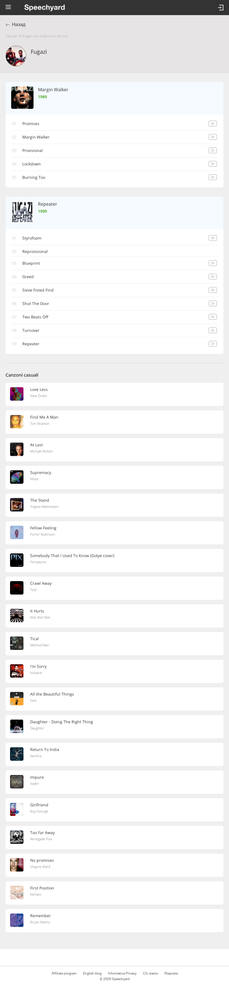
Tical (34, 638)
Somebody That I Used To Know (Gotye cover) (72, 555)
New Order (38, 395)
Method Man (39, 645)
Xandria (35, 755)
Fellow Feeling (43, 527)
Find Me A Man (44, 417)
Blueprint (31, 263)
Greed (28, 276)
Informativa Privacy (122, 973)
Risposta (171, 973)
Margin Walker (36, 137)
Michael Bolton (41, 451)
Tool (33, 589)
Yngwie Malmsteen (44, 506)
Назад (18, 24)
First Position (42, 888)
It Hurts (37, 611)
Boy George (39, 811)
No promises (42, 860)
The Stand (39, 500)
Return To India (44, 749)
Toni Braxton (39, 423)
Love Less (39, 389)
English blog (92, 973)
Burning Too (33, 177)
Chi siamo (150, 973)
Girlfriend (39, 804)
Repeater (30, 343)
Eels (33, 700)
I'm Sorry (38, 666)
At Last (36, 444)
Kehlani (35, 894)
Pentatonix (38, 562)
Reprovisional (35, 251)
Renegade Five (41, 839)
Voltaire (36, 672)
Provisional (32, 150)
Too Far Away (42, 832)
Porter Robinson (42, 534)
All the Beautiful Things (52, 694)
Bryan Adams (40, 922)
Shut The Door (35, 303)
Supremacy (40, 472)
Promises (30, 123)
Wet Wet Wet (40, 617)
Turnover (30, 330)
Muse (34, 478)
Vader (34, 783)
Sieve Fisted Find (38, 290)
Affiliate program (64, 973)
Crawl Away (41, 583)
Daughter (37, 728)
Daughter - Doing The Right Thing (61, 721)
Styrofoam (31, 238)
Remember (40, 915)
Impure (37, 777)
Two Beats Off (35, 317)
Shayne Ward (40, 866)
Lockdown (31, 163)
